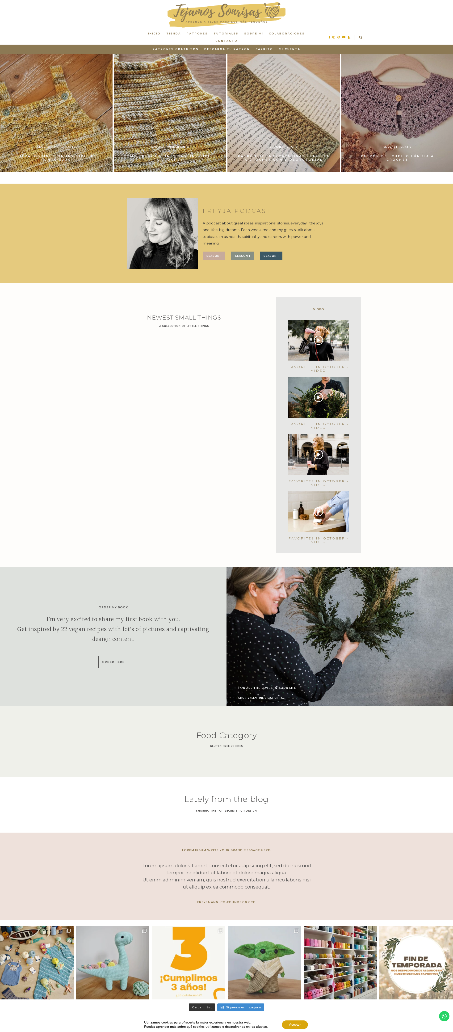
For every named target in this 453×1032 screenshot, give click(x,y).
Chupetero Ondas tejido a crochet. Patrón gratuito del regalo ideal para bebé (56, 156)
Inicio (154, 33)
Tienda (173, 33)
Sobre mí (253, 33)
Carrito (264, 49)
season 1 (214, 255)
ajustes (261, 1027)
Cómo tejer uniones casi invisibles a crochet (283, 157)
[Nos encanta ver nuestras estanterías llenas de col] (340, 962)
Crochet (35, 143)
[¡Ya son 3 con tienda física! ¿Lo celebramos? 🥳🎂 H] (188, 962)
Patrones (197, 33)
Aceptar (295, 1024)
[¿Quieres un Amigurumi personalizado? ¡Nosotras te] (264, 962)
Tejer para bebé (72, 143)
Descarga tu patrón (227, 49)
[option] (56, 113)
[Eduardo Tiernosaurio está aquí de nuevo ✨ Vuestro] (113, 962)
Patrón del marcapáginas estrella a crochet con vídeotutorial (397, 157)
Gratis (50, 143)
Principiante (178, 146)
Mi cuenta (289, 49)
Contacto (226, 40)
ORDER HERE (113, 662)
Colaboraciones (287, 33)
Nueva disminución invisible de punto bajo (170, 157)
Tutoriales (226, 33)
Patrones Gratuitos (176, 49)
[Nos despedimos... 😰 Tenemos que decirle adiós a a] (416, 962)
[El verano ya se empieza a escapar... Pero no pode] (37, 962)
